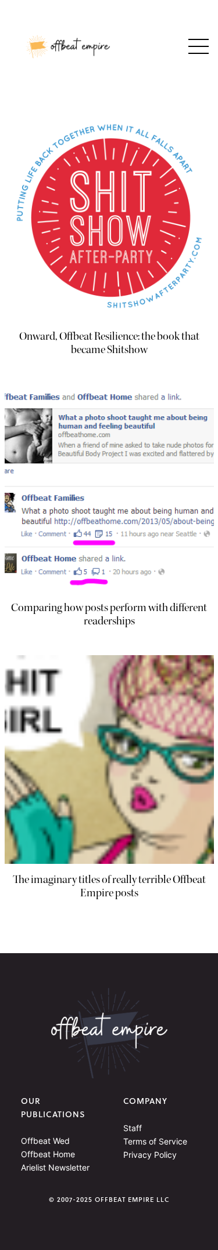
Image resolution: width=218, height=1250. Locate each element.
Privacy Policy (150, 1155)
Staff (132, 1128)
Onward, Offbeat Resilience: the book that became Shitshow (109, 343)
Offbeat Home (48, 1154)
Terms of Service (155, 1141)
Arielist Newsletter (55, 1167)
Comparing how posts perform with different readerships (109, 614)
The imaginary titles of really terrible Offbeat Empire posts (109, 886)
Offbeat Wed (45, 1141)
